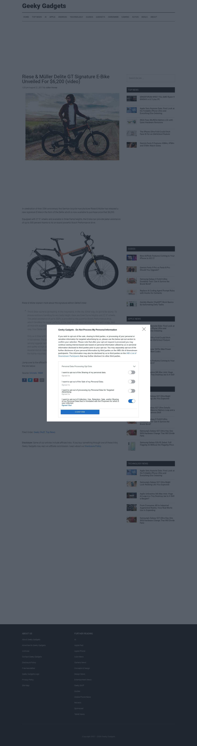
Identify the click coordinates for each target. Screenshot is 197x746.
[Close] (144, 330)
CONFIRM (80, 412)
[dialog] (98, 373)
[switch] (131, 372)
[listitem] (98, 366)
